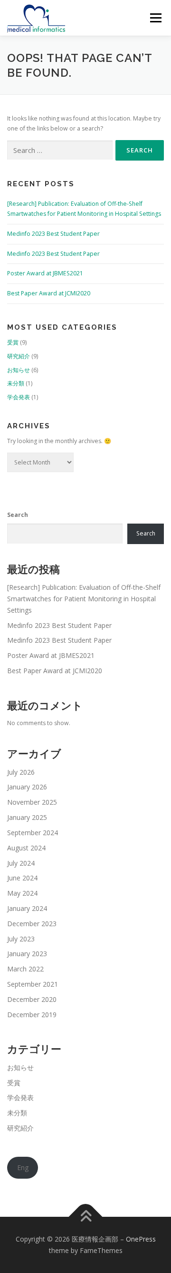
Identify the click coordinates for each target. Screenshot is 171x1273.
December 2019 (32, 1014)
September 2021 (32, 984)
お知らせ (18, 370)
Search (17, 515)
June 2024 (22, 877)
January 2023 (27, 953)
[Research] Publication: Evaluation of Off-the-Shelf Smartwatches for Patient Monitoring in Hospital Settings (84, 599)
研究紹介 (18, 356)
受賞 (13, 342)
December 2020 (32, 999)
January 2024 (27, 908)
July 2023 (21, 938)
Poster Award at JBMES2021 (45, 273)
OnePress (141, 1238)
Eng (22, 1167)
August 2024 (26, 847)
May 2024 (22, 893)
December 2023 (32, 923)
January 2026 (27, 786)
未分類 (15, 383)
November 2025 (32, 802)
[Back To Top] (86, 1217)
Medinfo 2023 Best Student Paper (53, 234)
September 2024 (32, 832)
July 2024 (21, 863)
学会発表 (18, 397)
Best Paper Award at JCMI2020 (48, 293)
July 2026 (21, 772)
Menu (155, 18)
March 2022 (25, 968)
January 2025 (27, 817)
